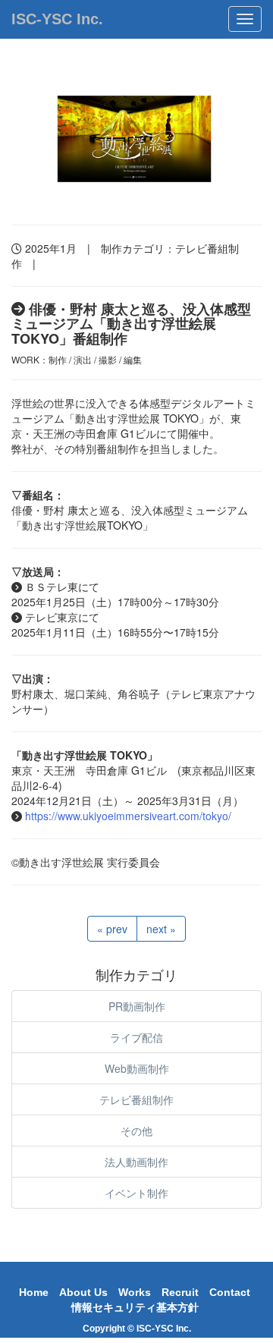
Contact (229, 1292)
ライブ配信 (136, 1037)
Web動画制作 (137, 1068)
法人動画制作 (136, 1161)
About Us (83, 1292)
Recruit (180, 1292)
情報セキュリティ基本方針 (135, 1307)
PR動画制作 (136, 1006)
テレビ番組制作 (136, 1099)
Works (134, 1292)
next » (161, 928)
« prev (112, 928)
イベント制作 (136, 1192)
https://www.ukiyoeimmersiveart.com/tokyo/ (128, 815)
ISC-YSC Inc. (57, 19)
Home (34, 1292)
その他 (136, 1130)
